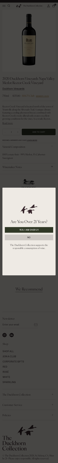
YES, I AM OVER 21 (29, 230)
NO (29, 237)
